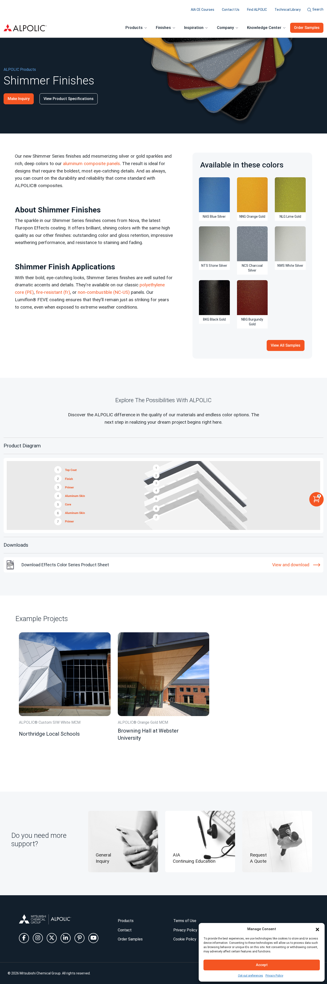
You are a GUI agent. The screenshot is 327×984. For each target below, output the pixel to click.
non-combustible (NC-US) (104, 292)
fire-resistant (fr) (53, 292)
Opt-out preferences (250, 975)
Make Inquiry (19, 98)
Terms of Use (184, 920)
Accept (262, 965)
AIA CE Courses (202, 9)
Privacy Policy (274, 975)
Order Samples (307, 27)
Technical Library (288, 9)
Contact (125, 930)
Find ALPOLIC (257, 9)
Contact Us (230, 9)
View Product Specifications (69, 98)
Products (126, 920)
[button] (317, 929)
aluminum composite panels (91, 163)
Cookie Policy (184, 939)
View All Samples (285, 345)
